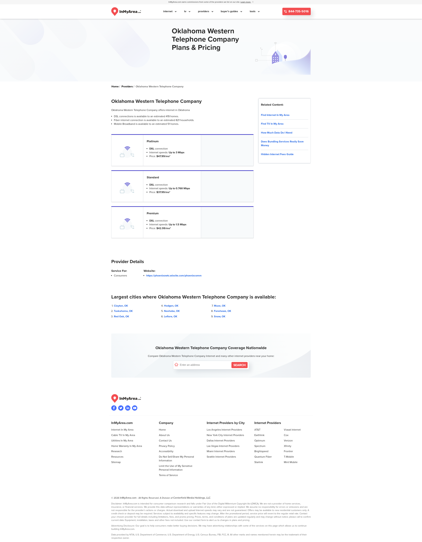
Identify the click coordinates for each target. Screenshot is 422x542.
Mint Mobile (291, 462)
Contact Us (165, 440)
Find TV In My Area (272, 123)
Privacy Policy (167, 446)
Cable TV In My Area (123, 435)
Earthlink (259, 435)
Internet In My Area (122, 429)
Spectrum (259, 446)
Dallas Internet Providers (221, 440)
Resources (117, 456)
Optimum (259, 440)
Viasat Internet (292, 429)
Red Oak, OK (121, 316)
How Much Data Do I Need (276, 132)
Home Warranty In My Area (126, 446)
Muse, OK (220, 305)
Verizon (288, 440)
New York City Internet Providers (225, 435)
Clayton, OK (121, 305)
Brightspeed (261, 451)
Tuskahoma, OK (123, 311)
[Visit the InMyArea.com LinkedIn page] (127, 408)
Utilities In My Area (122, 440)
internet (168, 11)
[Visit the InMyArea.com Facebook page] (114, 408)
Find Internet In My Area (275, 115)
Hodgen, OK (171, 305)
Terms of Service (168, 475)
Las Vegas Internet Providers (223, 446)
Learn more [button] (246, 2)
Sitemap (116, 462)
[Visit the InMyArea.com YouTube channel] (134, 408)
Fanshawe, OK (222, 311)
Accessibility (166, 451)
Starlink (258, 462)
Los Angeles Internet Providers (224, 429)
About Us (164, 435)
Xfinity (287, 446)
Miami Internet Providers (221, 451)
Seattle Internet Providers (221, 456)
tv (185, 11)
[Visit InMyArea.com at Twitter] (120, 408)
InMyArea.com (128, 497)
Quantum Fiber (263, 456)
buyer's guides (230, 11)
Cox (286, 435)
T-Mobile (289, 456)
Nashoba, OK (172, 311)
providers (204, 11)
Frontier (288, 451)
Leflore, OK (170, 316)
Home (162, 429)
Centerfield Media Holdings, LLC (192, 497)
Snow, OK (219, 316)
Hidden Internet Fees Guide (277, 154)
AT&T (257, 429)
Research (116, 451)
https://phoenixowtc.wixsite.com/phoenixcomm (174, 275)
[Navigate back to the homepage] (126, 11)
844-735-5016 (298, 11)
